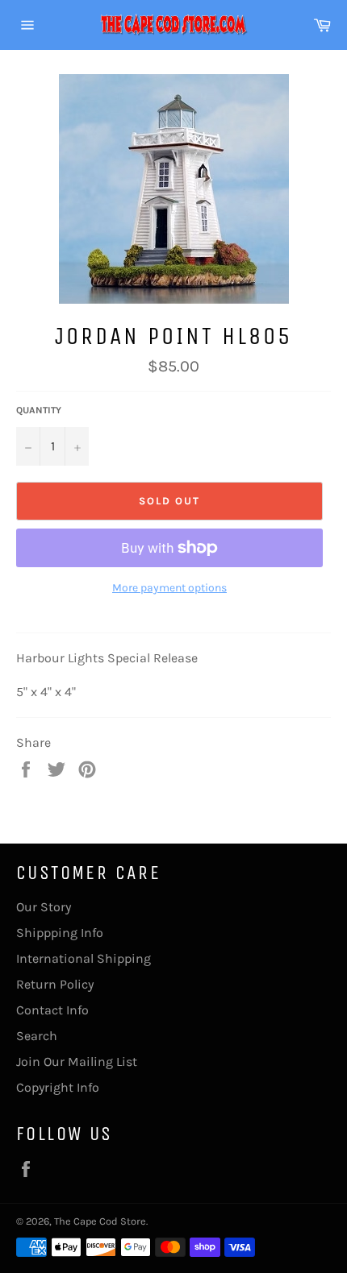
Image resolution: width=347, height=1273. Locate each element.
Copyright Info (57, 1087)
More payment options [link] (169, 588)
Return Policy (55, 984)
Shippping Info (59, 932)
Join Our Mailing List (76, 1061)
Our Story (43, 906)
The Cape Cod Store (100, 1221)
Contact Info (52, 1010)
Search (36, 1035)
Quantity (38, 410)
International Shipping (83, 958)
